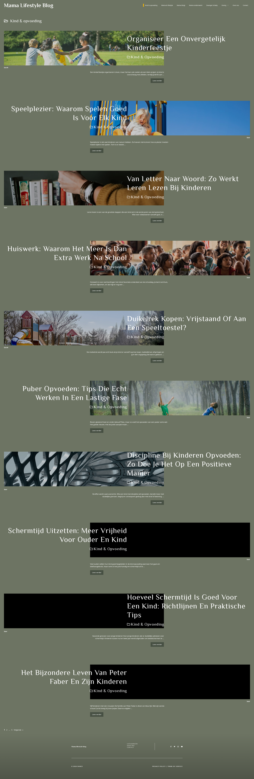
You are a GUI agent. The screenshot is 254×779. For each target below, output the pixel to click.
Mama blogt (181, 5)
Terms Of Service (175, 766)
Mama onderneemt (195, 5)
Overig (224, 5)
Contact (245, 5)
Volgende (18, 730)
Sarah (6, 67)
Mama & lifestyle (167, 5)
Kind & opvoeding (151, 5)
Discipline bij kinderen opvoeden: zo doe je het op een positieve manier (184, 464)
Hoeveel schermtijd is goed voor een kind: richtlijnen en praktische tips (186, 606)
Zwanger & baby (212, 5)
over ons (131, 745)
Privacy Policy (159, 766)
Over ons (236, 5)
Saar (248, 137)
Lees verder (157, 80)
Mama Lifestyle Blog (28, 5)
